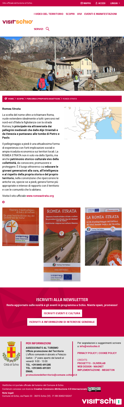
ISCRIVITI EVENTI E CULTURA (62, 313)
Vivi (79, 14)
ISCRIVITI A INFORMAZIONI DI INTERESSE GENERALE (62, 322)
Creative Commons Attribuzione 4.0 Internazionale (60, 389)
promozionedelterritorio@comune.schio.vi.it (51, 374)
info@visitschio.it (90, 346)
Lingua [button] (114, 3)
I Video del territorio (48, 14)
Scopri (70, 14)
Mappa (87, 3)
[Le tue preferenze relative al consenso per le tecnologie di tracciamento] (119, 402)
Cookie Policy (108, 353)
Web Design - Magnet (90, 366)
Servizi (38, 29)
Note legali (8, 393)
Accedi (101, 3)
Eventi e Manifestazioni (100, 14)
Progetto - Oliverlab (91, 363)
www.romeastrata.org (40, 195)
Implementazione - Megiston (95, 370)
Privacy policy (87, 353)
